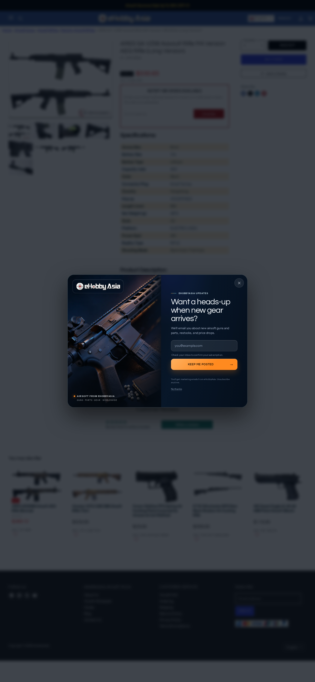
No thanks (176, 389)
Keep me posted (201, 364)
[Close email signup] (239, 283)
